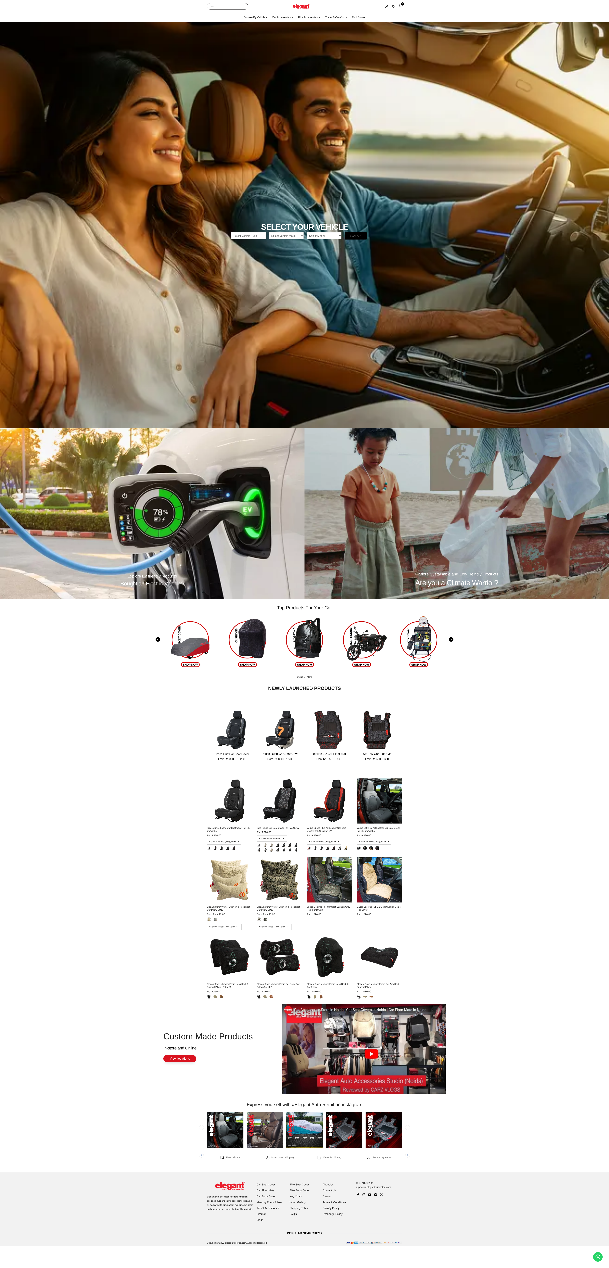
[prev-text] (157, 639)
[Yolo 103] (277, 845)
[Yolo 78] (277, 850)
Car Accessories (281, 17)
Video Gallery (298, 1202)
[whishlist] (393, 6)
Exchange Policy (333, 1214)
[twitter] (381, 1195)
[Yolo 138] (290, 845)
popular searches (304, 1233)
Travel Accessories (268, 1208)
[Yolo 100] (271, 845)
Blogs (260, 1219)
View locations (180, 1058)
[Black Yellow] (221, 848)
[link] (358, 1195)
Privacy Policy (331, 1208)
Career (327, 1196)
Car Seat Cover (266, 1184)
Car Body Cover (266, 1196)
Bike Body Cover (300, 1190)
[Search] (244, 6)
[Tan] (221, 997)
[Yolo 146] (259, 850)
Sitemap (261, 1214)
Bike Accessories (308, 17)
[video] (364, 1049)
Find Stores (358, 17)
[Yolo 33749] (296, 845)
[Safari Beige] (259, 919)
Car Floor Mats (265, 1190)
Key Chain (296, 1196)
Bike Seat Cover (299, 1184)
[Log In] (386, 6)
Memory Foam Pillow (269, 1202)
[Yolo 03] (296, 850)
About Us (328, 1184)
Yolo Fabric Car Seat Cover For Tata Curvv (278, 828)
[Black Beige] (365, 848)
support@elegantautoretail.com (373, 1187)
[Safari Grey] (265, 919)
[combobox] (227, 6)
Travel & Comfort (335, 17)
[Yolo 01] (284, 850)
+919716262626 (365, 1183)
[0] (400, 5)
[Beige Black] (346, 848)
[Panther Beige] (209, 919)
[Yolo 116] (265, 845)
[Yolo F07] (271, 850)
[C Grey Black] (340, 848)
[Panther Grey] (215, 919)
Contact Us (329, 1190)
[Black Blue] (227, 848)
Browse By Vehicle (254, 17)
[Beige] (215, 997)
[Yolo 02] (290, 850)
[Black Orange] (234, 848)
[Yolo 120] (259, 845)
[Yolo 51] (265, 850)
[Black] (209, 997)
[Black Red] (215, 848)
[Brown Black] (334, 848)
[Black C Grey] (209, 848)
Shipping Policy (299, 1208)
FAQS (293, 1214)
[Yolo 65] (284, 845)
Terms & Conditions (334, 1202)
